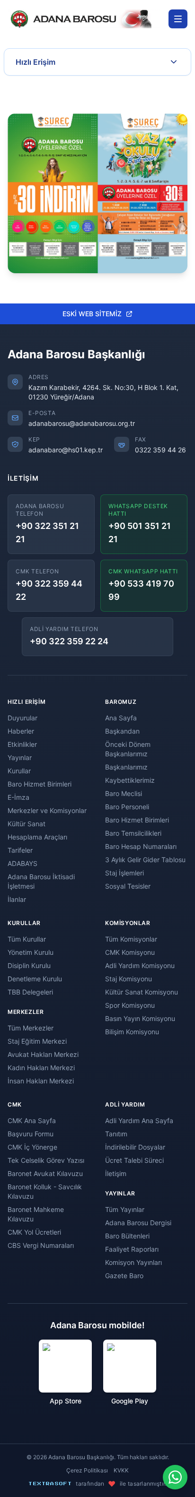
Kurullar (19, 771)
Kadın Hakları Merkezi (41, 1068)
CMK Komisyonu (130, 952)
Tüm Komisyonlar (131, 939)
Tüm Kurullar (27, 939)
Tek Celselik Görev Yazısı (46, 1160)
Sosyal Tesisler (128, 886)
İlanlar (17, 899)
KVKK (121, 1470)
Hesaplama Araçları (37, 837)
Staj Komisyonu (128, 979)
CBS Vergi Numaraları (41, 1245)
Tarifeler (20, 850)
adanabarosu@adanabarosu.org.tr (81, 423)
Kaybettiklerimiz (130, 780)
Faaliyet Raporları (132, 1249)
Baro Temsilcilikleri (133, 833)
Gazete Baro (124, 1276)
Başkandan (122, 731)
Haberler (21, 731)
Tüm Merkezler (30, 1028)
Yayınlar (20, 757)
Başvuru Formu (30, 1134)
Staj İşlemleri (124, 873)
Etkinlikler (22, 744)
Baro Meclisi (123, 793)
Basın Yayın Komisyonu (140, 1018)
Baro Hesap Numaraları (141, 846)
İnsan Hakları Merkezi (41, 1081)
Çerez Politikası (87, 1470)
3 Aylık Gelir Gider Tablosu (145, 860)
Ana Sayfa (121, 718)
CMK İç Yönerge (32, 1147)
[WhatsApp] (175, 1477)
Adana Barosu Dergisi (138, 1223)
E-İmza (18, 797)
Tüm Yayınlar (124, 1209)
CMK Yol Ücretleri (34, 1232)
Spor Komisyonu (130, 1005)
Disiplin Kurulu (29, 965)
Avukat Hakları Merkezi (43, 1054)
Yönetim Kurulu (30, 952)
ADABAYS (22, 863)
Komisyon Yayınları (133, 1262)
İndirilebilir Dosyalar (135, 1147)
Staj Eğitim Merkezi (37, 1041)
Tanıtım (116, 1134)
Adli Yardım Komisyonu (140, 965)
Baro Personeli (127, 807)
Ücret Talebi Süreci (134, 1160)
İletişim (115, 1173)
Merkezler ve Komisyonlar (47, 810)
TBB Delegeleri (30, 992)
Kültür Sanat (26, 824)
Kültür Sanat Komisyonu (141, 992)
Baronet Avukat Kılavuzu (45, 1173)
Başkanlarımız (126, 767)
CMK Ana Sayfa (32, 1120)
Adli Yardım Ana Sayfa (139, 1120)
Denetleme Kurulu (35, 979)
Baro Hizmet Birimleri (39, 784)
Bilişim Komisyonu (132, 1032)
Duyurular (22, 718)
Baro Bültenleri (127, 1236)
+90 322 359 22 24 (69, 641)
